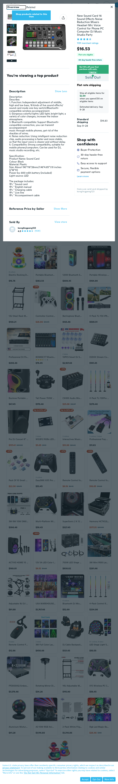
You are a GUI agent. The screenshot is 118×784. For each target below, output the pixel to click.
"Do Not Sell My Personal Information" (42, 772)
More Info (109, 779)
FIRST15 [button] (92, 72)
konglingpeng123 (27, 228)
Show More (60, 208)
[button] (112, 7)
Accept (85, 779)
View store (61, 222)
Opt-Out (96, 779)
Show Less (61, 91)
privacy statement (11, 767)
